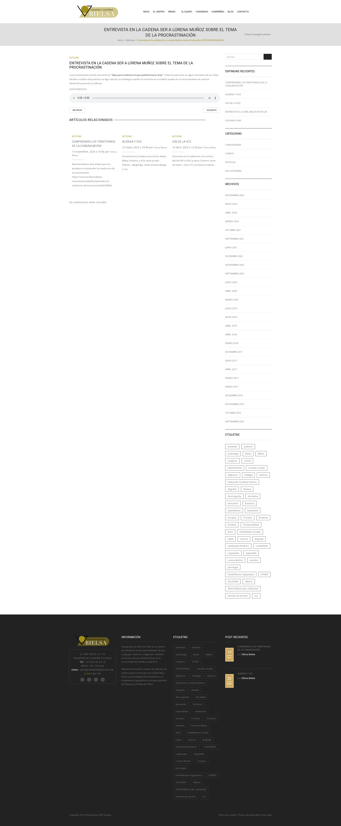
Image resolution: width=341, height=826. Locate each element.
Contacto (243, 11)
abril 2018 (231, 334)
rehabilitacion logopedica (241, 574)
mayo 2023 (231, 203)
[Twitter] (82, 680)
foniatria (232, 524)
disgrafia (232, 489)
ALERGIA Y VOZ (132, 141)
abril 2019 (231, 325)
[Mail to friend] (103, 680)
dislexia (247, 489)
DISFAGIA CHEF (233, 120)
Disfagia (248, 474)
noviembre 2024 (234, 195)
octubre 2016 (233, 412)
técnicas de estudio (238, 595)
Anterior (77, 110)
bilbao (261, 453)
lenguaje (259, 538)
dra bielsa (253, 496)
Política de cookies (227, 814)
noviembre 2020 (234, 264)
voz (256, 595)
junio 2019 (231, 308)
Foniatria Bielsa (251, 524)
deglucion (233, 474)
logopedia (251, 553)
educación (233, 503)
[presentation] (210, 120)
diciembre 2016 (234, 395)
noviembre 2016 (234, 404)
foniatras (263, 517)
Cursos (229, 153)
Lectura (244, 538)
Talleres (249, 581)
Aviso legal (266, 814)
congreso (232, 460)
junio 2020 (231, 282)
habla (230, 538)
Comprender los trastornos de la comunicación (246, 84)
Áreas (171, 11)
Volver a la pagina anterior (257, 34)
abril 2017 (231, 369)
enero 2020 (231, 299)
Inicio (146, 11)
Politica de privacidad (248, 814)
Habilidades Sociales (250, 531)
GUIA (230, 531)
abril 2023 (231, 212)
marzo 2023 (232, 221)
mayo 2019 (231, 317)
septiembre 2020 (234, 273)
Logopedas (233, 553)
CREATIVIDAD (235, 467)
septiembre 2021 (234, 238)
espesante (252, 510)
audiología (233, 453)
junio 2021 (231, 247)
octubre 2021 (233, 230)
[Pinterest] (96, 680)
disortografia (234, 496)
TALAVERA (233, 581)
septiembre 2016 (234, 421)
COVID (247, 460)
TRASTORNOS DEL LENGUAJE (243, 588)
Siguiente (211, 110)
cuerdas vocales (256, 467)
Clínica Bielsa (160, 147)
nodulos (254, 560)
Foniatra (247, 517)
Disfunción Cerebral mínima (242, 482)
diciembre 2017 (234, 351)
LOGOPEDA (262, 546)
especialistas (234, 510)
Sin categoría (233, 170)
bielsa (248, 453)
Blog (231, 11)
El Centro (159, 11)
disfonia (263, 474)
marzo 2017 (232, 378)
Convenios (202, 11)
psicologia (233, 567)
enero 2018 (231, 343)
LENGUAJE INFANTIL (238, 546)
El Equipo (187, 11)
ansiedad (232, 446)
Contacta (92, 674)
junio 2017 (231, 360)
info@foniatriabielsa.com (97, 670)
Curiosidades (233, 144)
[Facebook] (89, 680)
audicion (248, 446)
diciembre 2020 (234, 256)
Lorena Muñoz (235, 560)
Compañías (218, 11)
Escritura (249, 503)
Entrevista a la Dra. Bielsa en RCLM (246, 111)
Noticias (130, 40)
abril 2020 (231, 291)
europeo (232, 517)
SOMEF (264, 574)
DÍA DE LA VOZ (181, 141)
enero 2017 (231, 386)
